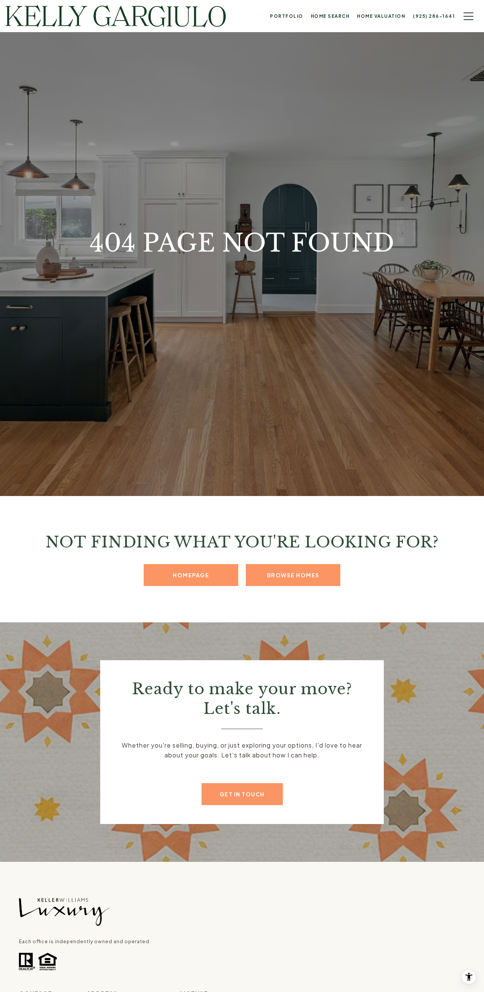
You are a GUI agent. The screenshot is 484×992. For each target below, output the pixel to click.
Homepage (191, 575)
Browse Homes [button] (293, 575)
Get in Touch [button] (242, 794)
